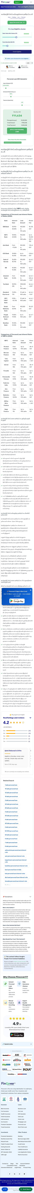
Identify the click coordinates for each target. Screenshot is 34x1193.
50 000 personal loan (11, 831)
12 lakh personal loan (11, 792)
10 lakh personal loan (11, 789)
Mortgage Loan (22, 1122)
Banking (14, 17)
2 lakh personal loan (11, 800)
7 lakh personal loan (11, 842)
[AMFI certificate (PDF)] (4, 1099)
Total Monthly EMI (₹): (8, 42)
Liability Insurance (23, 1149)
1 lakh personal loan (11, 785)
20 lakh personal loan (11, 804)
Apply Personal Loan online (8, 7)
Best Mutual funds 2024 (24, 1141)
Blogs (12, 1163)
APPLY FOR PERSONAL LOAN (17, 130)
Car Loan (20, 1111)
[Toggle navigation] (31, 2)
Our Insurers (4, 1122)
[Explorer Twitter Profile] (24, 1174)
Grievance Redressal (6, 1167)
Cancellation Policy (12, 1165)
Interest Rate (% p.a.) (9, 91)
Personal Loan (22, 1124)
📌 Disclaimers (7, 897)
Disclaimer (22, 1165)
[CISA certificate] (11, 1099)
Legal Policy (18, 1167)
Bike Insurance (5, 1108)
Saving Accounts (5, 1146)
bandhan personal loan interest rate (16, 866)
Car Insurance (5, 1111)
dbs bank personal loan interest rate (16, 877)
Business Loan (22, 1108)
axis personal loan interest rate (14, 856)
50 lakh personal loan (11, 835)
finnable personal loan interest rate (16, 881)
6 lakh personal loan (11, 839)
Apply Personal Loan (16, 22)
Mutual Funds (4, 1141)
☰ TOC (4, 1189)
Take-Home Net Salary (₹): (9, 33)
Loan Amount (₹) (8, 83)
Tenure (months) (8, 100)
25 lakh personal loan (11, 808)
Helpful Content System (20, 961)
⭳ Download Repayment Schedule (12, 142)
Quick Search (27, 1189)
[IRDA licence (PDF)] (18, 1099)
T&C (17, 1163)
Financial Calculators (6, 1136)
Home (9, 17)
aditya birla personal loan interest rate (15, 851)
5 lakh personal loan (11, 827)
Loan (19, 17)
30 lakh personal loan (11, 815)
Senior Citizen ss (5, 1149)
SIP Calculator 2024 (6, 1152)
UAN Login (4, 1154)
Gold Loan (20, 1116)
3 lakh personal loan (11, 812)
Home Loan (21, 1119)
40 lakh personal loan (11, 823)
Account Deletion (25, 1163)
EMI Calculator (22, 1114)
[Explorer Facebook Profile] (10, 1174)
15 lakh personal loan (11, 796)
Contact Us (5, 1163)
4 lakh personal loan (11, 819)
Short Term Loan (22, 1127)
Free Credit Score (22, 1146)
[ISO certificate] (25, 1099)
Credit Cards (21, 1144)
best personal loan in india (13, 870)
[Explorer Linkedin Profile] (15, 1174)
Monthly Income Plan (6, 1139)
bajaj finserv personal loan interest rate (16, 861)
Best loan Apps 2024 (23, 1139)
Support (17, 2)
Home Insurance (5, 1116)
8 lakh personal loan (11, 846)
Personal (23, 17)
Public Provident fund (7, 1144)
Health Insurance (5, 1114)
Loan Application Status (24, 1152)
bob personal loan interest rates (15, 873)
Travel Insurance (5, 1127)
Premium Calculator (6, 1124)
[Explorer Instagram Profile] (19, 1174)
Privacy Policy (27, 1167)
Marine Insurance (22, 1154)
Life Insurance (5, 1119)
